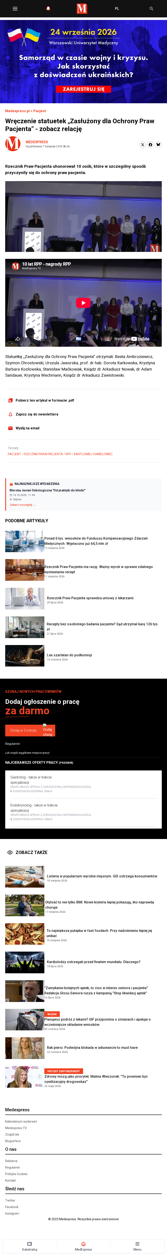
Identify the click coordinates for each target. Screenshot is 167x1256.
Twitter (10, 1200)
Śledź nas (14, 1188)
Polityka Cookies (16, 1174)
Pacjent (39, 111)
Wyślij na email (27, 428)
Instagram (12, 1213)
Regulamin (12, 743)
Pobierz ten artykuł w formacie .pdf (45, 400)
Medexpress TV (16, 1128)
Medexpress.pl (17, 111)
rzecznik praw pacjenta (43, 454)
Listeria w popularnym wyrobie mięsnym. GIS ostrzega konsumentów (102, 876)
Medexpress (37, 142)
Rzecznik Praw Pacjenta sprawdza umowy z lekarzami (90, 598)
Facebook (11, 1207)
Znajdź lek (12, 1134)
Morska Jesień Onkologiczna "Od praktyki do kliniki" (47, 490)
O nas (11, 1149)
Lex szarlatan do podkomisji (69, 655)
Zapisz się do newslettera (37, 414)
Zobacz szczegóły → (22, 504)
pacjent (14, 454)
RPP (68, 454)
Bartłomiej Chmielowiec (93, 454)
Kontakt (10, 1180)
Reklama (11, 1161)
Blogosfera (12, 1141)
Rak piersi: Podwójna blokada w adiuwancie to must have (92, 1048)
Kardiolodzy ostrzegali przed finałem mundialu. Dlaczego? (93, 962)
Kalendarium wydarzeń (21, 1121)
